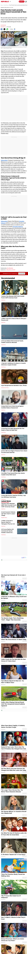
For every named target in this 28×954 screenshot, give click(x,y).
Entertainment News (5, 387)
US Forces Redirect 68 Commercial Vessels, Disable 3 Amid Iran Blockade (12, 341)
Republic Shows (4, 517)
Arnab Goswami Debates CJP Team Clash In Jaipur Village (8, 513)
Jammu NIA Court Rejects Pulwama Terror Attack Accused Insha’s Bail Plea (14, 451)
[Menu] (26, 1)
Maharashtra (4, 160)
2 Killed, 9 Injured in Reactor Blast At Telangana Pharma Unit (13, 319)
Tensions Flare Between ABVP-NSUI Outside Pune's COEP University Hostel (12, 297)
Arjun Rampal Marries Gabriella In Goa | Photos (14, 385)
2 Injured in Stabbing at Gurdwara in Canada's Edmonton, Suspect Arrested (13, 364)
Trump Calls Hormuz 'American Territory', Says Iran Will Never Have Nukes (13, 496)
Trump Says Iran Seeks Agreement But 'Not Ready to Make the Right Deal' (12, 429)
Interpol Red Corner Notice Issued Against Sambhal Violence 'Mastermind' (12, 407)
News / (2, 5)
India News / (6, 5)
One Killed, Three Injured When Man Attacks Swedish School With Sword (13, 474)
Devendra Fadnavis (18, 226)
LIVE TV (22, 1)
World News (3, 344)
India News (3, 26)
